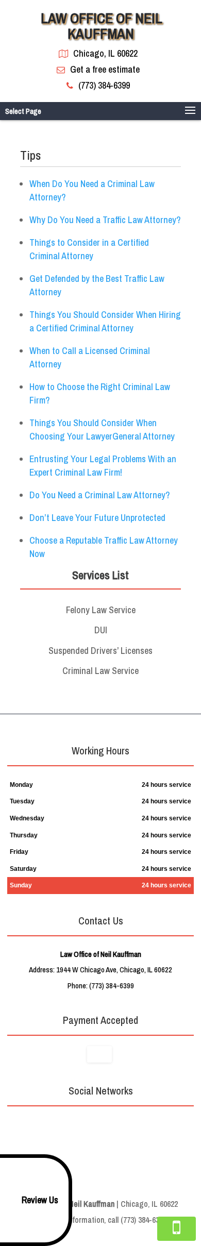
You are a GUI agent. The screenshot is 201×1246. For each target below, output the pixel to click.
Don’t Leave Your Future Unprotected (97, 517)
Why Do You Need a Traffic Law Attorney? (105, 219)
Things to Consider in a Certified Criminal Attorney (89, 249)
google (89, 1125)
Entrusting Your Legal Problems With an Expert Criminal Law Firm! (102, 465)
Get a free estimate (105, 69)
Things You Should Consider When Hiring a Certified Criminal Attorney (105, 321)
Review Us (40, 1199)
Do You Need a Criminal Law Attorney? (99, 495)
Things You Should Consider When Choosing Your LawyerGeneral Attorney (102, 429)
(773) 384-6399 (104, 85)
